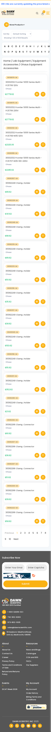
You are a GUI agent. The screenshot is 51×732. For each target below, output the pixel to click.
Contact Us (7, 653)
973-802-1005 (13, 622)
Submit (26, 583)
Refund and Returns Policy (11, 673)
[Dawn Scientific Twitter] (17, 726)
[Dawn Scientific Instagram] (23, 726)
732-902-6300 (14, 617)
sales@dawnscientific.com (19, 627)
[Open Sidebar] (48, 13)
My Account (31, 689)
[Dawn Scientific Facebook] (11, 726)
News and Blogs (33, 649)
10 (10, 539)
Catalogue (31, 653)
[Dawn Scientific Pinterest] (34, 726)
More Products (16, 24)
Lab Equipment (22, 60)
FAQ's (28, 661)
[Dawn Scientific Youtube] (28, 726)
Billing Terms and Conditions (33, 698)
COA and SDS (32, 657)
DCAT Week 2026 (9, 689)
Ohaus (8, 88)
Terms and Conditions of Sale (12, 666)
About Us (6, 649)
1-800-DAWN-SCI (15, 612)
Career (5, 657)
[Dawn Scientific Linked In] (40, 726)
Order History (32, 693)
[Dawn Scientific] (8, 14)
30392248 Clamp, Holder (18, 183)
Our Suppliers (32, 665)
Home (7, 60)
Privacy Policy (8, 661)
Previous (9, 533)
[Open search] (37, 13)
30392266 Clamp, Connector (20, 424)
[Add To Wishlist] (43, 94)
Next (16, 539)
